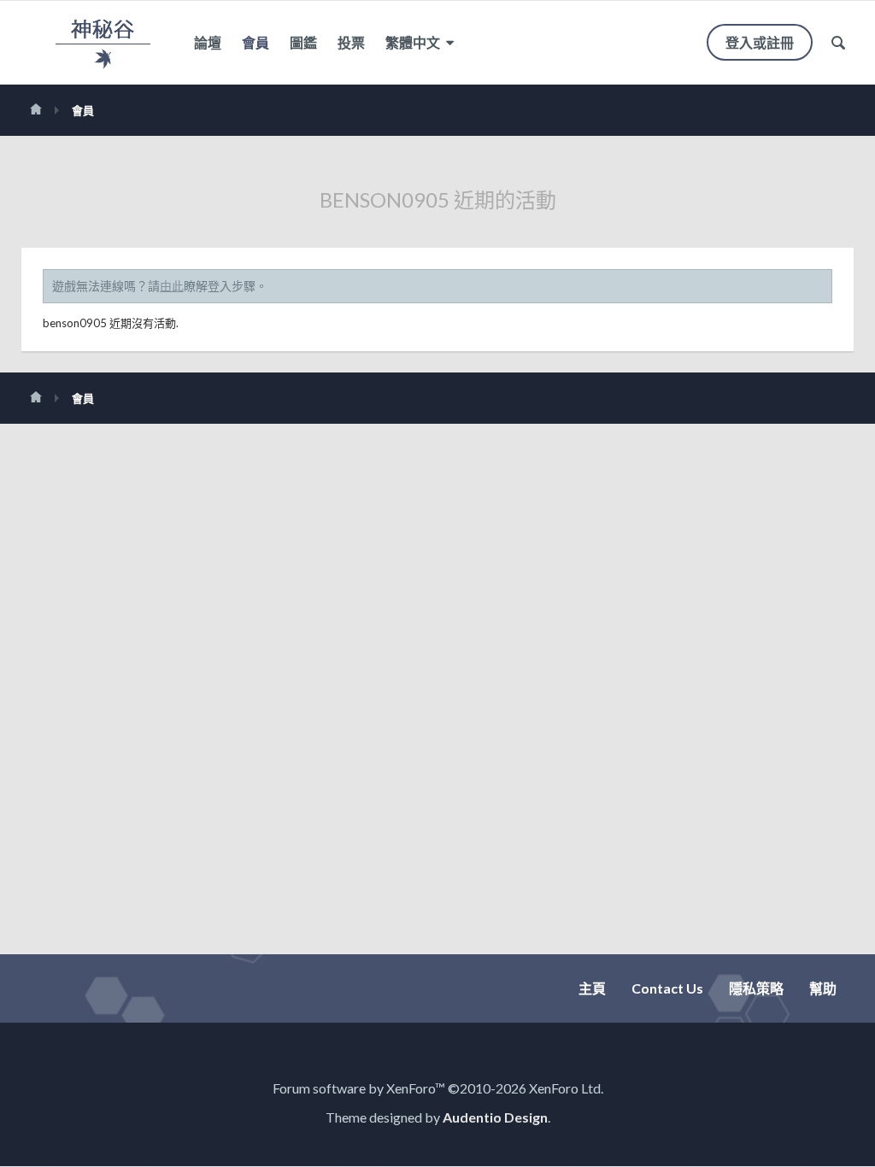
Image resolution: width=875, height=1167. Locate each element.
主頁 (592, 988)
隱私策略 (756, 988)
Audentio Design (495, 1117)
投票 (351, 42)
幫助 (823, 988)
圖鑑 (303, 42)
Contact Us (667, 988)
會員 (255, 42)
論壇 (207, 42)
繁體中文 (414, 42)
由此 (172, 286)
